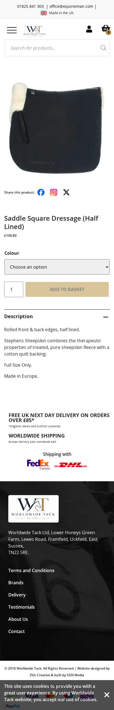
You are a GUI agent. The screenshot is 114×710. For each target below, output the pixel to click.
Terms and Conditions (31, 570)
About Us (18, 619)
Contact (16, 631)
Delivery (17, 595)
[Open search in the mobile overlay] (57, 48)
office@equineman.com (71, 6)
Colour (11, 253)
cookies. (88, 699)
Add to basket (67, 289)
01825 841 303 (30, 6)
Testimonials (21, 607)
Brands (16, 583)
